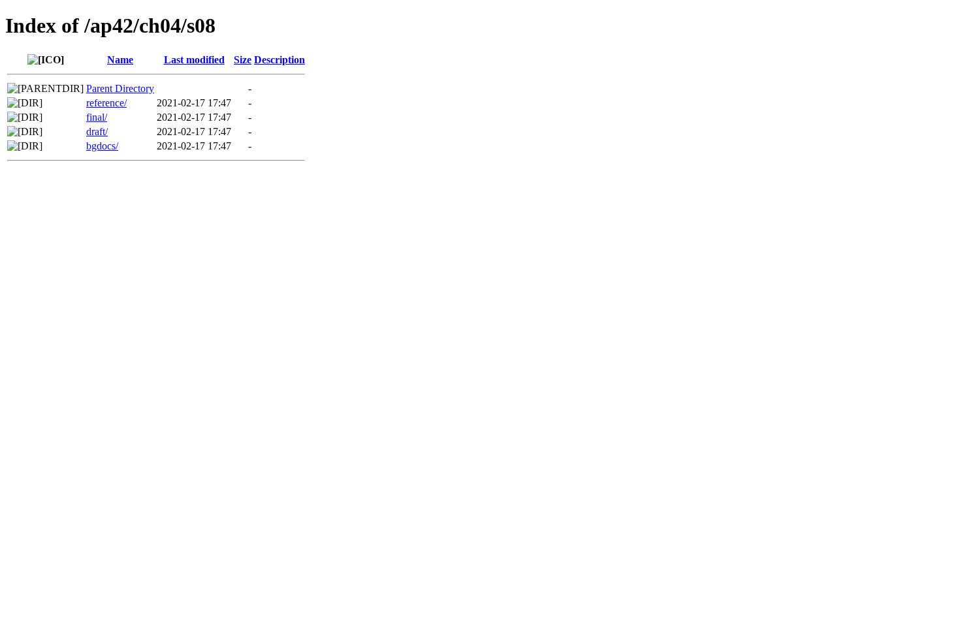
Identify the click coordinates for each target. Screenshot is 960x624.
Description (279, 59)
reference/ (106, 102)
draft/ (97, 131)
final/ (96, 117)
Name (120, 59)
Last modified (194, 59)
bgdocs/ (102, 145)
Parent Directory (120, 88)
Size (242, 59)
